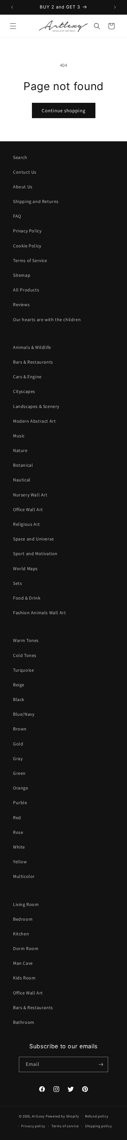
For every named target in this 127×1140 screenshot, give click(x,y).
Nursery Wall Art (30, 495)
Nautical (22, 480)
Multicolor (24, 876)
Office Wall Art (28, 509)
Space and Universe (33, 539)
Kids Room (24, 978)
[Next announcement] (115, 7)
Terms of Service (30, 260)
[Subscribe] (100, 1064)
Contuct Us (24, 172)
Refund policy (96, 1116)
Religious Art (26, 524)
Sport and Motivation (35, 553)
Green (19, 773)
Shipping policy (98, 1126)
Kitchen (21, 934)
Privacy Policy (27, 231)
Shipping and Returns (36, 201)
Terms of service (65, 1126)
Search (20, 157)
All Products (26, 290)
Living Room (26, 904)
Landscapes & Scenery (36, 406)
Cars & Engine (27, 377)
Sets (17, 583)
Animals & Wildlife (32, 347)
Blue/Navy (23, 714)
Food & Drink (26, 598)
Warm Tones (26, 640)
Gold (18, 744)
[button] (13, 26)
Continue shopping (64, 110)
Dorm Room (25, 948)
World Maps (25, 568)
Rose (18, 832)
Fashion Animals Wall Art (39, 613)
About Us (23, 187)
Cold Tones (24, 655)
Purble (20, 802)
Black (18, 699)
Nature (20, 450)
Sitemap (21, 275)
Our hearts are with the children (47, 319)
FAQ (17, 216)
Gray (17, 758)
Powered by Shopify (62, 1116)
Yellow (20, 862)
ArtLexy (38, 1116)
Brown (20, 729)
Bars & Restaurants (33, 362)
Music (19, 436)
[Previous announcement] (12, 7)
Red (17, 817)
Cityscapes (24, 391)
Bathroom (24, 1022)
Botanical (23, 465)
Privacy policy (33, 1126)
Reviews (21, 304)
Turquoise (23, 670)
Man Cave (23, 963)
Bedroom (23, 919)
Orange (20, 788)
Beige (18, 685)
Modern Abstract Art (34, 421)
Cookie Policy (27, 246)
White (19, 847)
